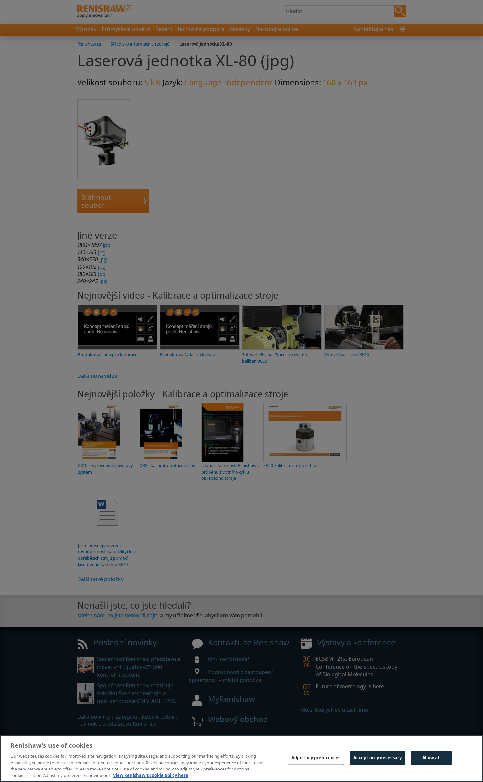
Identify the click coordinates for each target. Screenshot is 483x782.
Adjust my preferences (316, 758)
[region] (241, 758)
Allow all (431, 758)
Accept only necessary (377, 758)
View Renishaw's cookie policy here (150, 775)
